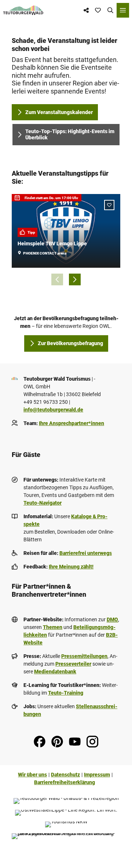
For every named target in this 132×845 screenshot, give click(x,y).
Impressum (97, 775)
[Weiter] (75, 279)
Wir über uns (32, 775)
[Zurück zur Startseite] (23, 10)
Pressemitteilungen (84, 656)
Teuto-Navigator (42, 503)
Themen (52, 627)
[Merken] (109, 205)
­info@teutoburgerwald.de (53, 410)
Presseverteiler (73, 664)
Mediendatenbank (55, 671)
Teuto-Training (65, 693)
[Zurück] (57, 279)
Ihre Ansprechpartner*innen (71, 423)
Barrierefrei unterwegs (85, 553)
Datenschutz (65, 775)
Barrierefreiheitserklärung (64, 782)
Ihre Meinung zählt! (71, 567)
